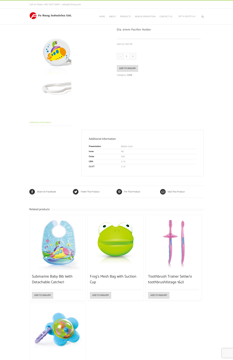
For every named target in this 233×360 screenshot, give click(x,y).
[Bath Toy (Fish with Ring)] (57, 331)
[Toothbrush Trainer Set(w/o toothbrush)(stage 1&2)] (174, 243)
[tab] (50, 122)
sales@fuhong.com (71, 4)
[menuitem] (104, 16)
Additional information (40, 122)
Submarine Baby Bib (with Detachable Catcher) (52, 279)
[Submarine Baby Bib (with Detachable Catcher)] (57, 243)
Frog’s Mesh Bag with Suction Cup (113, 279)
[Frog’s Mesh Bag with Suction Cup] (115, 243)
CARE (129, 75)
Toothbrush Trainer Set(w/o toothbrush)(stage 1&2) (170, 279)
